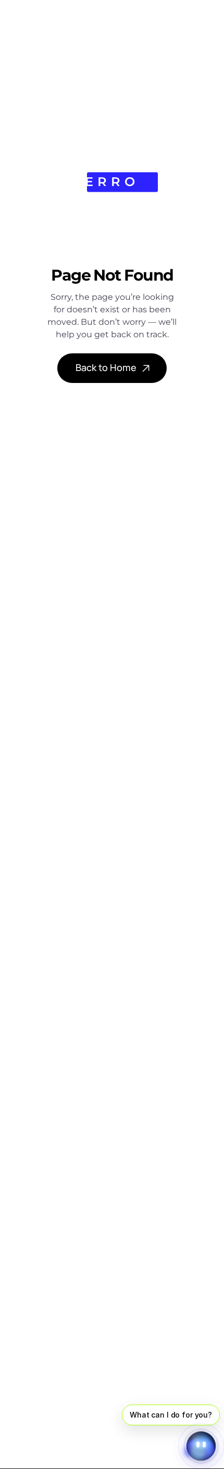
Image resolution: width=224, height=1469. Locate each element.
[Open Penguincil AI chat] (201, 1446)
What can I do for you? (171, 1414)
